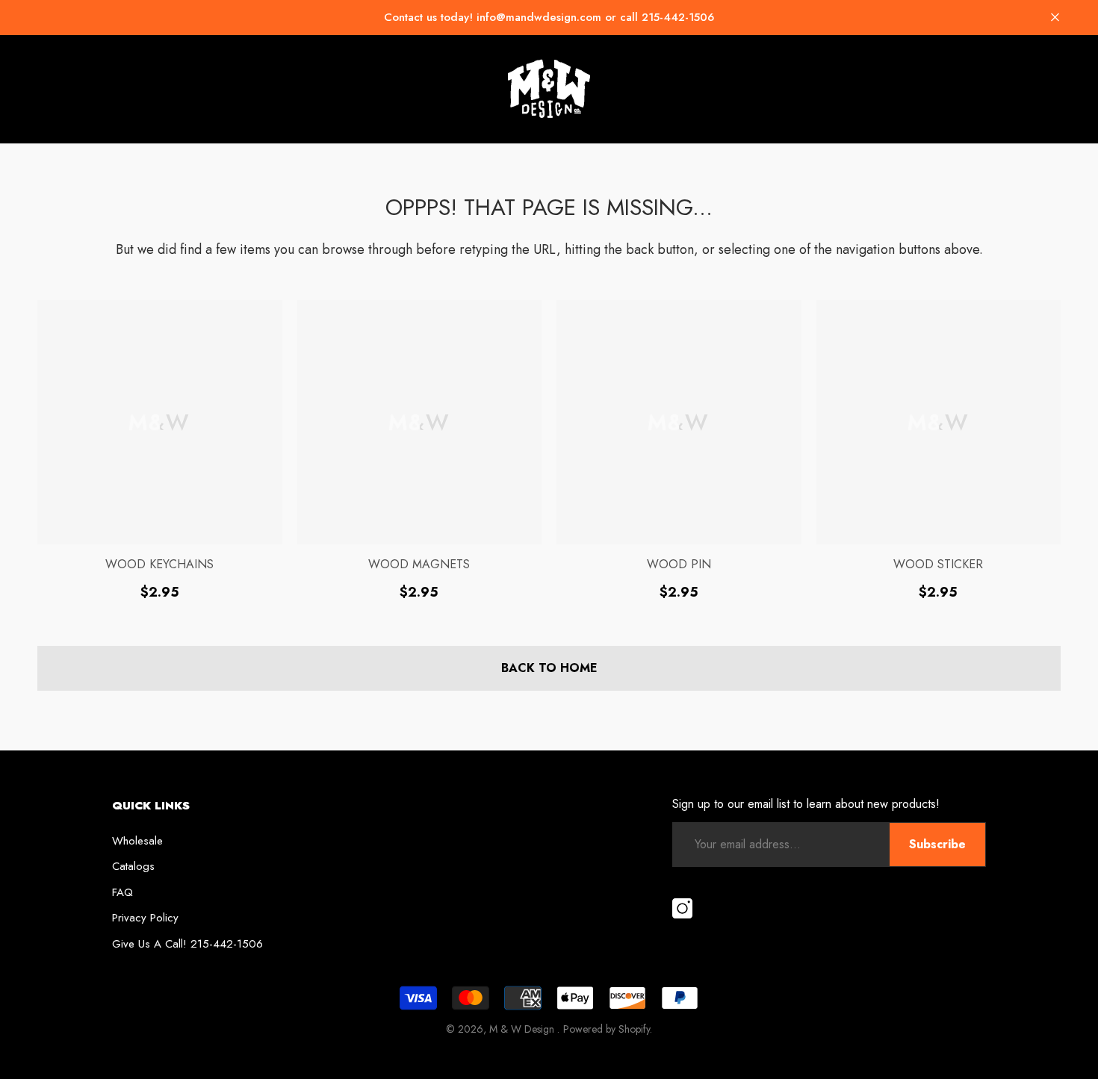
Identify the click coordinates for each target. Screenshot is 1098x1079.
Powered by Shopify (606, 1029)
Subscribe (937, 844)
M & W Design (523, 1029)
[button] (1055, 17)
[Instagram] (682, 909)
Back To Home (549, 668)
